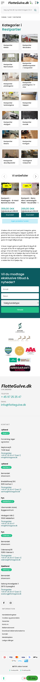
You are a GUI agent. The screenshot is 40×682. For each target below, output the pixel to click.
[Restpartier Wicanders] (29, 38)
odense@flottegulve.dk (10, 560)
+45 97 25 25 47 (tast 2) (11, 490)
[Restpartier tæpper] (29, 96)
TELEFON (5, 394)
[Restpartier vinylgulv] (10, 115)
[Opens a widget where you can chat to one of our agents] (32, 678)
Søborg (6, 569)
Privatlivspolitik (26, 670)
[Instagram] (10, 603)
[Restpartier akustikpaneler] (10, 153)
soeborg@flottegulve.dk (11, 594)
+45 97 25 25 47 (7, 524)
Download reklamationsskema (13, 631)
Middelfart (7, 501)
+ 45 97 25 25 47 (11, 397)
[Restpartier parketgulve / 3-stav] (29, 77)
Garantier (5, 621)
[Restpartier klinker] (10, 38)
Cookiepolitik (14, 670)
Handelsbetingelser (9, 615)
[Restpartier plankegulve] (10, 77)
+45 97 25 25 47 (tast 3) (11, 592)
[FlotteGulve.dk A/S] (18, 3)
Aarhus (6, 467)
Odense (6, 535)
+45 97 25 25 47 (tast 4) (11, 558)
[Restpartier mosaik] (29, 115)
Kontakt (5, 424)
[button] (10, 185)
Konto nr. (5, 624)
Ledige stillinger (7, 640)
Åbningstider (6, 453)
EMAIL (3, 402)
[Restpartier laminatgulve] (10, 96)
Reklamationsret (8, 628)
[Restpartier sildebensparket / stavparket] (29, 57)
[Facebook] (3, 603)
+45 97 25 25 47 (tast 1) (11, 455)
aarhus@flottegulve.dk (10, 492)
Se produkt (10, 215)
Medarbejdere (7, 637)
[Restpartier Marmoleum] (10, 57)
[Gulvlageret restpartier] (29, 153)
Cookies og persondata (10, 618)
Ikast (5, 433)
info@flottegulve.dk (13, 404)
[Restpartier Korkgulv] (29, 134)
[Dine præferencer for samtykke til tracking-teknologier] (4, 678)
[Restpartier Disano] (10, 134)
